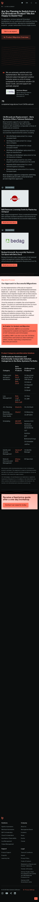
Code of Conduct (26, 861)
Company (24, 823)
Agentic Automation (7, 826)
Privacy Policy (25, 858)
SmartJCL (18, 407)
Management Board (27, 829)
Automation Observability (8, 838)
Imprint (23, 855)
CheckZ (17, 412)
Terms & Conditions (27, 852)
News (22, 835)
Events (23, 838)
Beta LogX (18, 402)
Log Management (6, 841)
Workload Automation (7, 829)
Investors (23, 832)
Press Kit (4, 855)
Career (23, 841)
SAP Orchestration (7, 832)
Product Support (6, 852)
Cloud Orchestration (7, 835)
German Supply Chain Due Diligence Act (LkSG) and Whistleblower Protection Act (28, 874)
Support (4, 849)
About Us (23, 826)
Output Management (7, 844)
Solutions (4, 823)
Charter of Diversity (26, 869)
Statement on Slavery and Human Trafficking (28, 865)
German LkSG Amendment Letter (26, 881)
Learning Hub (5, 858)
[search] (31, 3)
